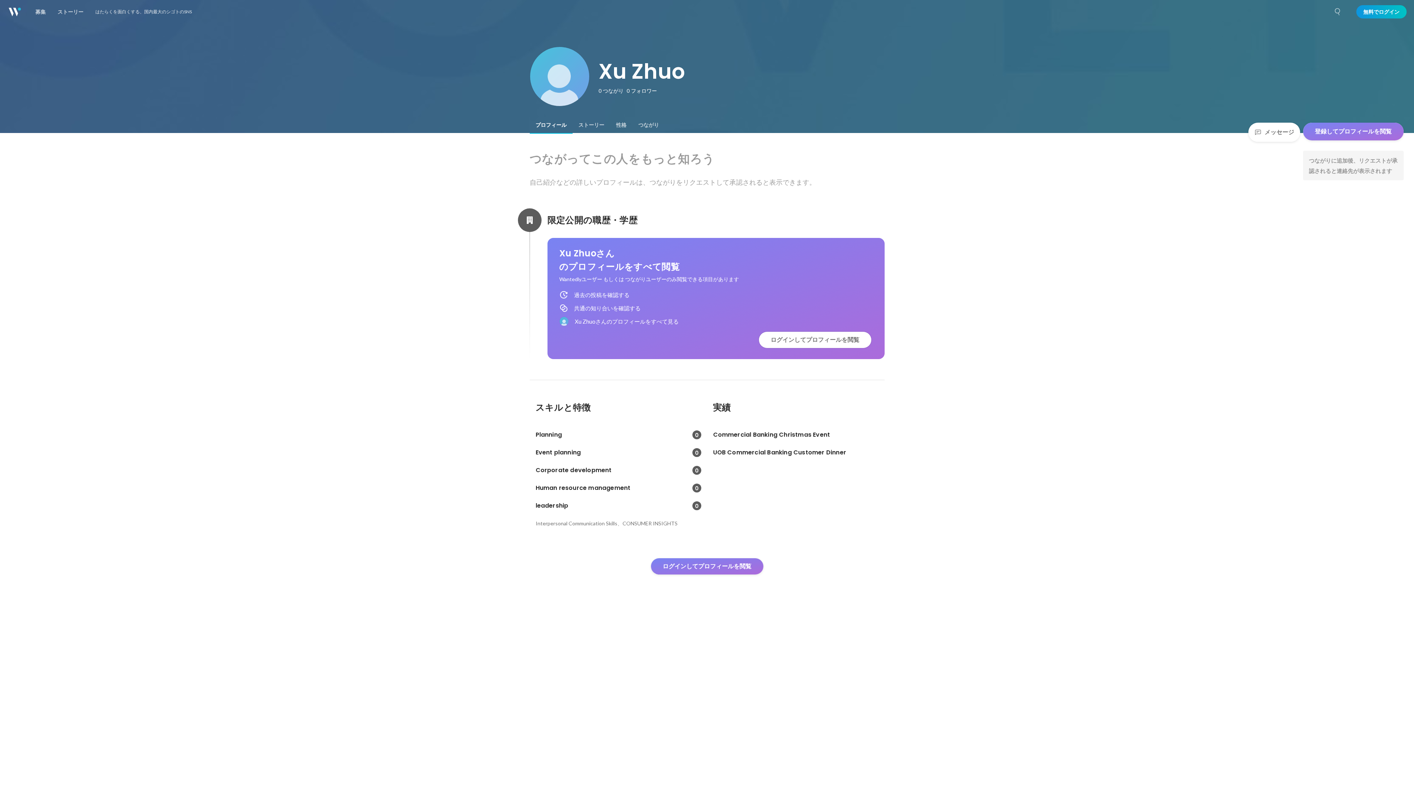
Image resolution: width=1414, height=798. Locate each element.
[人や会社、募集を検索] (1337, 11)
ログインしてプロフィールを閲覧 (815, 339)
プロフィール (551, 125)
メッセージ (1279, 132)
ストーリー (591, 125)
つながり (648, 125)
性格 (621, 125)
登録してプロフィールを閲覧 (1353, 131)
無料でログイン (1381, 12)
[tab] (551, 125)
